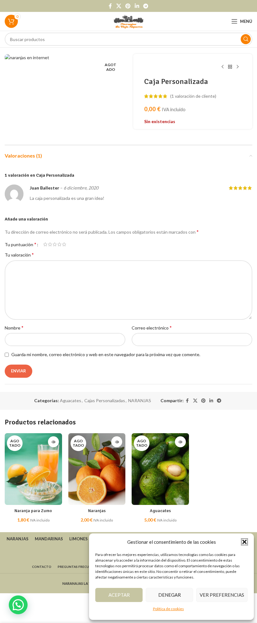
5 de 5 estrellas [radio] (64, 244)
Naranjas (97, 510)
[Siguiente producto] (237, 67)
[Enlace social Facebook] (110, 6)
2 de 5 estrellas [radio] (50, 244)
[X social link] (118, 6)
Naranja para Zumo (33, 510)
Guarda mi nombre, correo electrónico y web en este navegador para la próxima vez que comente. (105, 354)
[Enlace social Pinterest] (128, 6)
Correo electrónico (152, 327)
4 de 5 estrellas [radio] (59, 244)
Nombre (14, 327)
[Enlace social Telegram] (145, 6)
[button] (244, 542)
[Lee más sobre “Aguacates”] (180, 441)
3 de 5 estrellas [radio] (54, 244)
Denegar (169, 595)
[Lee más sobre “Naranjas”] (116, 441)
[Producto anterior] (222, 67)
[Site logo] (128, 20)
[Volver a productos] (230, 67)
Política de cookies (168, 608)
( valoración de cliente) (193, 96)
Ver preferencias (222, 595)
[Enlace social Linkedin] (137, 6)
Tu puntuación (20, 244)
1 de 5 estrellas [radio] (45, 244)
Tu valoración (19, 254)
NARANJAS (139, 400)
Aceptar (119, 595)
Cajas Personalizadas (104, 400)
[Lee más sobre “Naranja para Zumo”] (53, 441)
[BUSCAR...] (246, 39)
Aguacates (70, 400)
